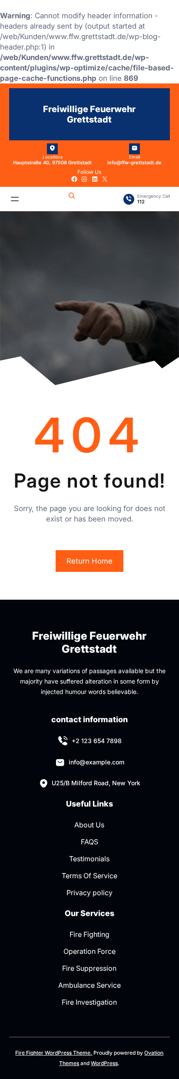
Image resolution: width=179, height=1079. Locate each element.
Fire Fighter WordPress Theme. (53, 1052)
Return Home (89, 561)
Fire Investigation (89, 1002)
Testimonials (89, 858)
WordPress (104, 1063)
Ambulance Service (89, 985)
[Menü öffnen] (14, 199)
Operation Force (89, 951)
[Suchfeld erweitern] (71, 199)
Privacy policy (89, 892)
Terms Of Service (89, 875)
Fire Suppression (89, 968)
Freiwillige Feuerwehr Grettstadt (89, 114)
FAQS (89, 841)
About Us (89, 824)
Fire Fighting (89, 934)
